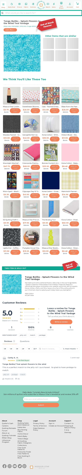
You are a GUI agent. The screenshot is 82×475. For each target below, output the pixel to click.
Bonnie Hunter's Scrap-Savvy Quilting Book (51, 163)
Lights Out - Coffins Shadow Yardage (11, 248)
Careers (5, 426)
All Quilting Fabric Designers (24, 442)
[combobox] (41, 13)
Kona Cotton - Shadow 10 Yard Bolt (70, 220)
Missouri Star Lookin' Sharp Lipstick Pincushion (11, 107)
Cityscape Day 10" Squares (31, 191)
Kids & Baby (22, 436)
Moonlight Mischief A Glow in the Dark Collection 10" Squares (11, 163)
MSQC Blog (6, 438)
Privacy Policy (38, 423)
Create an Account (56, 426)
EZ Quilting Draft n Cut (11, 220)
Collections (22, 445)
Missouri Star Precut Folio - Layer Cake (31, 220)
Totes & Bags (23, 439)
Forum (5, 431)
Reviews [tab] (9, 341)
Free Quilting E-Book (24, 457)
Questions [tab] (24, 341)
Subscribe (22, 427)
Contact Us (69, 423)
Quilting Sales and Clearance (23, 424)
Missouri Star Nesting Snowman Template (51, 248)
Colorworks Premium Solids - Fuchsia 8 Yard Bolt (31, 163)
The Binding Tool (49, 220)
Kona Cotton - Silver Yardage (70, 248)
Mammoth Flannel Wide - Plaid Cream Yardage (70, 191)
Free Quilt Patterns (22, 448)
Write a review (61, 322)
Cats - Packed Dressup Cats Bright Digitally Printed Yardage (51, 107)
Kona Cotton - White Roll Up (51, 135)
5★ (5, 349)
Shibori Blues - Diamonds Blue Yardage (70, 135)
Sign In (51, 423)
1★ (29, 349)
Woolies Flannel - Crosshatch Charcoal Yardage (11, 135)
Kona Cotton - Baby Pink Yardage (70, 163)
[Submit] (3, 13)
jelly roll (23, 335)
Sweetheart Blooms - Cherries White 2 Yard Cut (31, 107)
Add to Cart (15, 110)
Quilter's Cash (7, 423)
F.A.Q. (66, 430)
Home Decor (23, 434)
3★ (17, 349)
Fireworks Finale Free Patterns (24, 452)
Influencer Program (6, 441)
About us (5, 433)
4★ (11, 349)
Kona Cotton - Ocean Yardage (51, 191)
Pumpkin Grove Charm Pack (31, 248)
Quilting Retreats (9, 428)
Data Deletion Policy (39, 429)
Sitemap (67, 432)
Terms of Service (40, 426)
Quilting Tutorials (9, 435)
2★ (23, 349)
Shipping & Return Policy (69, 426)
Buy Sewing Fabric (22, 430)
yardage (42, 335)
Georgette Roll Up (30, 135)
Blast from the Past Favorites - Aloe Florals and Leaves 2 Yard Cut (70, 107)
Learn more (9, 30)
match (32, 335)
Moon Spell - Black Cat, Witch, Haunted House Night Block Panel (11, 191)
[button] (3, 5)
